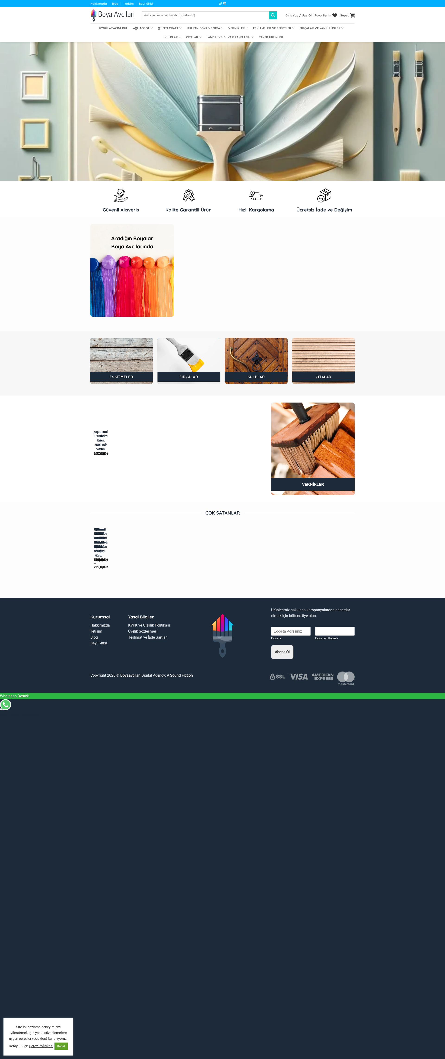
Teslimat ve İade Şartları (148, 637)
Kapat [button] (61, 1046)
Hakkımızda (98, 3)
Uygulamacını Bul (113, 28)
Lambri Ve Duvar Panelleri (228, 37)
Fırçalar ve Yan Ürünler (319, 28)
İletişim (129, 3)
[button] (299, 15)
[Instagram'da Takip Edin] (220, 3)
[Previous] (183, 274)
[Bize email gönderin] (224, 3)
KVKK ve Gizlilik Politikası (149, 625)
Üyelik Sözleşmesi (143, 631)
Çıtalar (192, 37)
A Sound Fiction (179, 675)
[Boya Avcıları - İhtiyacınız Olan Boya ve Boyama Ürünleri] (112, 15)
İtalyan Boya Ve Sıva (203, 28)
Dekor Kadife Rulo (98, 534)
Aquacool (141, 28)
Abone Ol (282, 652)
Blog (115, 3)
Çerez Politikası (41, 1046)
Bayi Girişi (146, 3)
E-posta (276, 638)
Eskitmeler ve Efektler (272, 28)
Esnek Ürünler (271, 37)
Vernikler (236, 28)
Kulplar (171, 37)
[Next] (195, 274)
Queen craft (168, 28)
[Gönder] (273, 15)
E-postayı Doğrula (326, 638)
